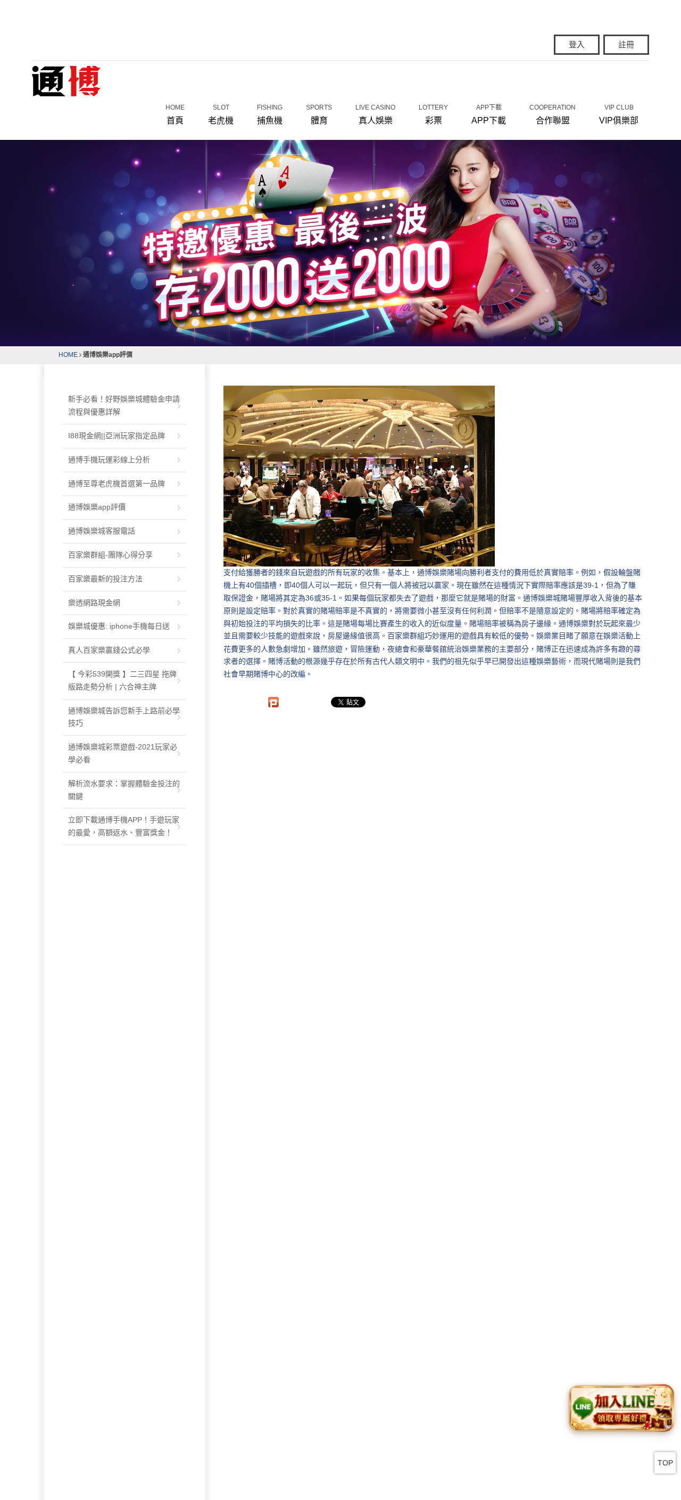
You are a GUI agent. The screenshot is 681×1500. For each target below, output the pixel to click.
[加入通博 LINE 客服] (621, 1408)
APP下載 (488, 114)
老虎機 (221, 114)
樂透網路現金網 (94, 602)
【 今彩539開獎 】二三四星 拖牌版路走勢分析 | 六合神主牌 (122, 680)
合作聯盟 (552, 114)
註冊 (626, 44)
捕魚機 (270, 114)
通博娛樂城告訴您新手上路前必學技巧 (124, 717)
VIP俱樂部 (618, 114)
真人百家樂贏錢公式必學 (109, 650)
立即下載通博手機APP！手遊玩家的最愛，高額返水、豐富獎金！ (123, 826)
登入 (577, 44)
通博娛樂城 (541, 598)
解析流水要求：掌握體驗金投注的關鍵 (124, 790)
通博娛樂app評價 (97, 507)
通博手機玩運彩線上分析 (109, 459)
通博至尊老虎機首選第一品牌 (116, 483)
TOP (665, 1463)
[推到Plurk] (273, 702)
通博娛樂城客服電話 (101, 531)
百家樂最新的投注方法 (105, 578)
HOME (68, 355)
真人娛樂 (375, 114)
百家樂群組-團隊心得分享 (110, 555)
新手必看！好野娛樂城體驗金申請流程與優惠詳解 (124, 405)
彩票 (433, 114)
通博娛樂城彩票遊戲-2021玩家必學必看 (122, 753)
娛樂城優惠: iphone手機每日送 (119, 626)
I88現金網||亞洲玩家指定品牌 (116, 435)
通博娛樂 (432, 572)
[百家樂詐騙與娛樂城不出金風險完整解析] (66, 80)
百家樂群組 (406, 636)
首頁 (175, 114)
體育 (319, 114)
